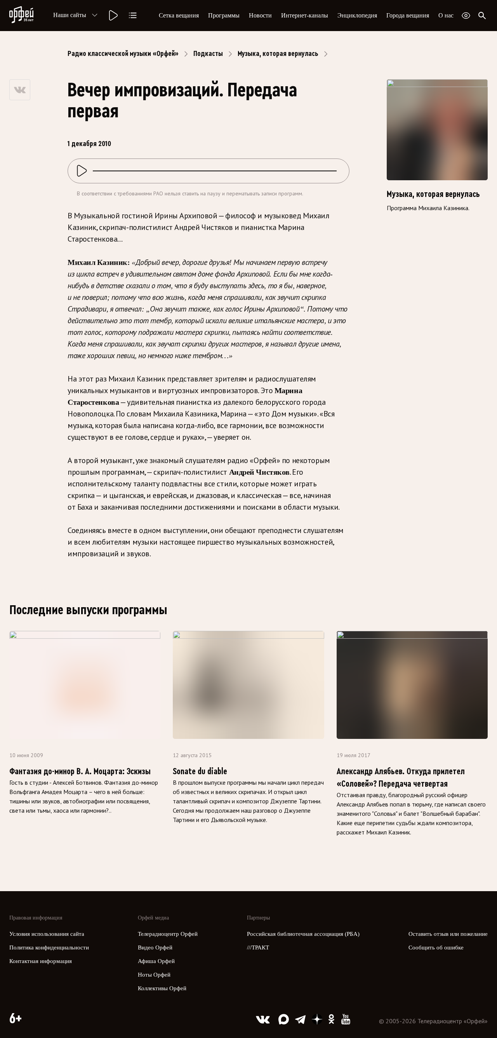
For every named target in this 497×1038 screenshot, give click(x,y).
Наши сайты (69, 15)
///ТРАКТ (258, 947)
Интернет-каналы (304, 15)
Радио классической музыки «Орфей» (123, 53)
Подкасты (208, 53)
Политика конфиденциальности (49, 947)
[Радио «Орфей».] (113, 15)
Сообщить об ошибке (436, 947)
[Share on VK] (20, 90)
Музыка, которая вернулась (278, 53)
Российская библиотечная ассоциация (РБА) (303, 934)
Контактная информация (40, 961)
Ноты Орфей (154, 975)
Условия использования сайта (46, 934)
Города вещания (407, 15)
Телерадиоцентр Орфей (168, 934)
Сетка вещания (179, 15)
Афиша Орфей (156, 961)
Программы (224, 15)
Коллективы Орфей (162, 988)
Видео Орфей (155, 947)
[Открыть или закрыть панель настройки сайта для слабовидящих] (466, 15)
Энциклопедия (357, 15)
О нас (446, 15)
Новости (260, 15)
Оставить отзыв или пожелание (448, 934)
